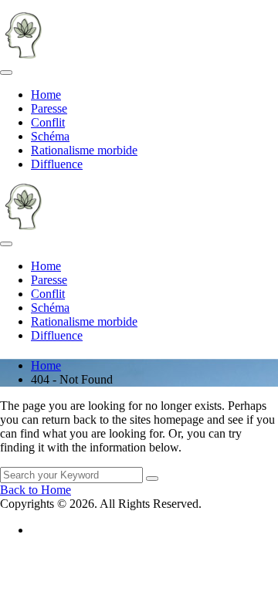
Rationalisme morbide (84, 150)
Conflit (48, 122)
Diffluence (57, 164)
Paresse (49, 108)
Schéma (50, 136)
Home (46, 94)
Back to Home (35, 489)
